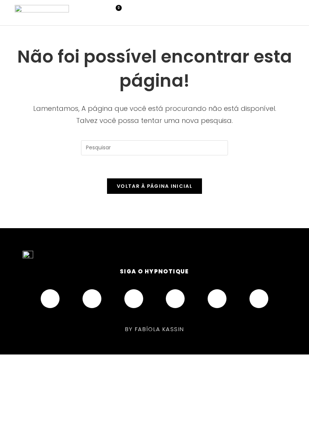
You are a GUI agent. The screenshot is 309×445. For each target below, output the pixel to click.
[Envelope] (258, 298)
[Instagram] (92, 298)
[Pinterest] (175, 298)
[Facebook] (50, 298)
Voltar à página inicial (154, 186)
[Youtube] (133, 298)
